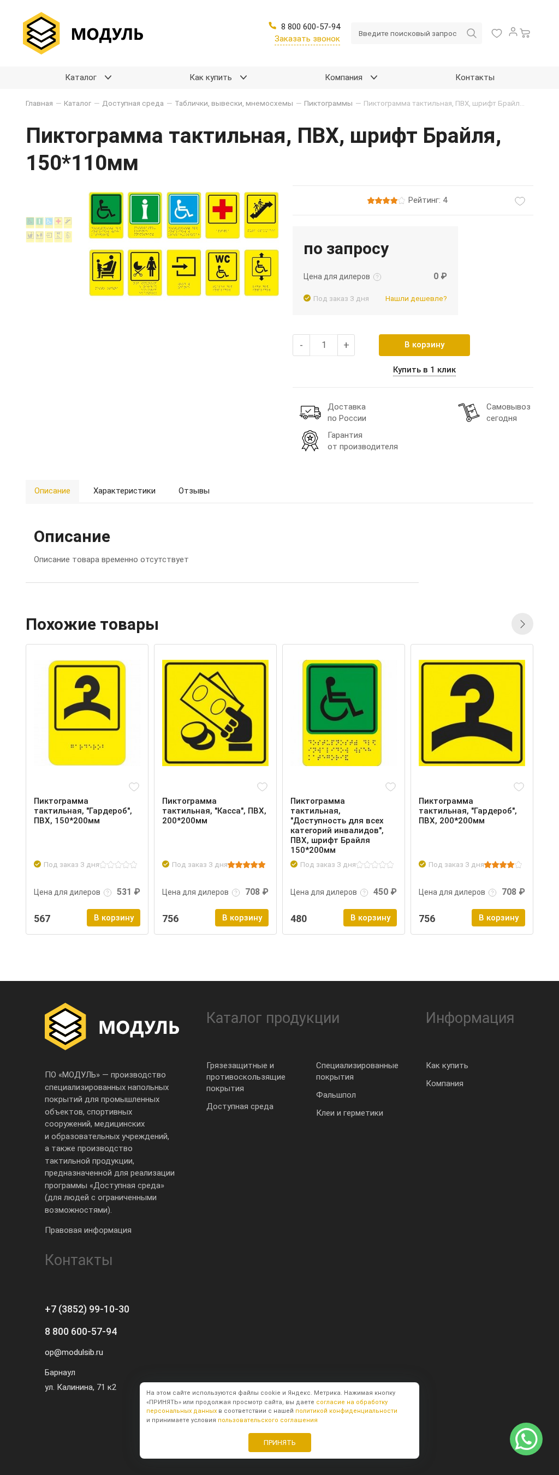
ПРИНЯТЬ (280, 1442)
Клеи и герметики (349, 1113)
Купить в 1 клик (424, 370)
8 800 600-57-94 (81, 1331)
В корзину (424, 345)
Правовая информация (88, 1230)
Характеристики (124, 491)
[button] (522, 624)
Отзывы (194, 491)
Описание (52, 491)
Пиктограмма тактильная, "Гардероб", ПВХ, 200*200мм (468, 811)
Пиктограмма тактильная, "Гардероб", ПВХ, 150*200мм (83, 811)
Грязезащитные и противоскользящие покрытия (246, 1077)
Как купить (447, 1065)
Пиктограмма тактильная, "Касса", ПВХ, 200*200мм (214, 811)
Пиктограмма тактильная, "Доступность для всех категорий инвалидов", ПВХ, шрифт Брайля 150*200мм (337, 825)
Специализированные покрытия (357, 1071)
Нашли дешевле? (416, 298)
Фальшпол (336, 1095)
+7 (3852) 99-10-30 (87, 1309)
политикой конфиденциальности (346, 1410)
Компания (444, 1083)
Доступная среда (239, 1106)
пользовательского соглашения (268, 1420)
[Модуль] (83, 33)
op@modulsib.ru (74, 1352)
